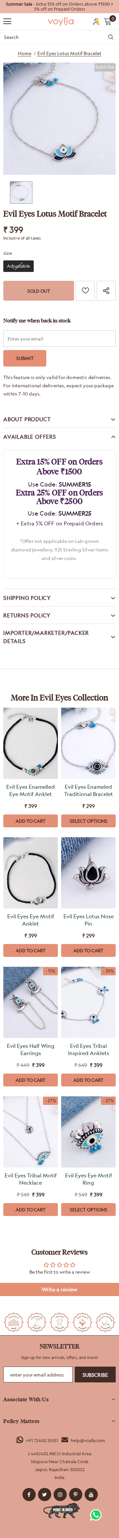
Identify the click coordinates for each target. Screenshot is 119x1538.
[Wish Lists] (85, 291)
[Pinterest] (75, 1494)
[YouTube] (91, 1494)
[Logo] (61, 21)
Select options (88, 821)
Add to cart (31, 821)
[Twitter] (44, 1494)
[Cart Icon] (108, 21)
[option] (59, 6)
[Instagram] (60, 1494)
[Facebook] (29, 1494)
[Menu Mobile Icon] (7, 21)
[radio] (18, 266)
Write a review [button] (59, 1289)
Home (24, 53)
